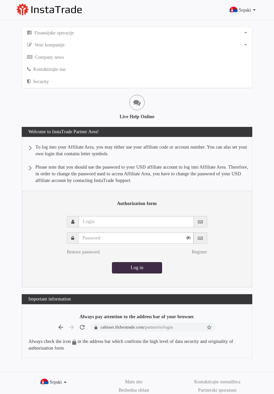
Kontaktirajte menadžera (217, 381)
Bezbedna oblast (134, 390)
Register (199, 251)
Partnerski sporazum (217, 390)
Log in (137, 267)
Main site (133, 381)
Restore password (83, 251)
